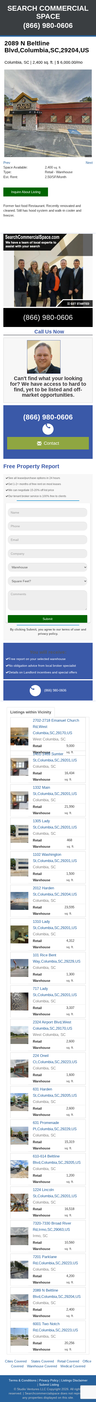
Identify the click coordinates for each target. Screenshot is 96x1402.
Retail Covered (68, 1361)
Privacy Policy (48, 1380)
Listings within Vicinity (30, 712)
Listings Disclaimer (74, 1380)
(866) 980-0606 (48, 317)
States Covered (42, 1361)
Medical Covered (73, 1366)
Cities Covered (16, 1361)
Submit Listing (49, 1384)
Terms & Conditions (22, 1380)
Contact (51, 443)
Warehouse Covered (42, 1366)
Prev (6, 162)
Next (89, 162)
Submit (47, 619)
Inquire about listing (25, 192)
